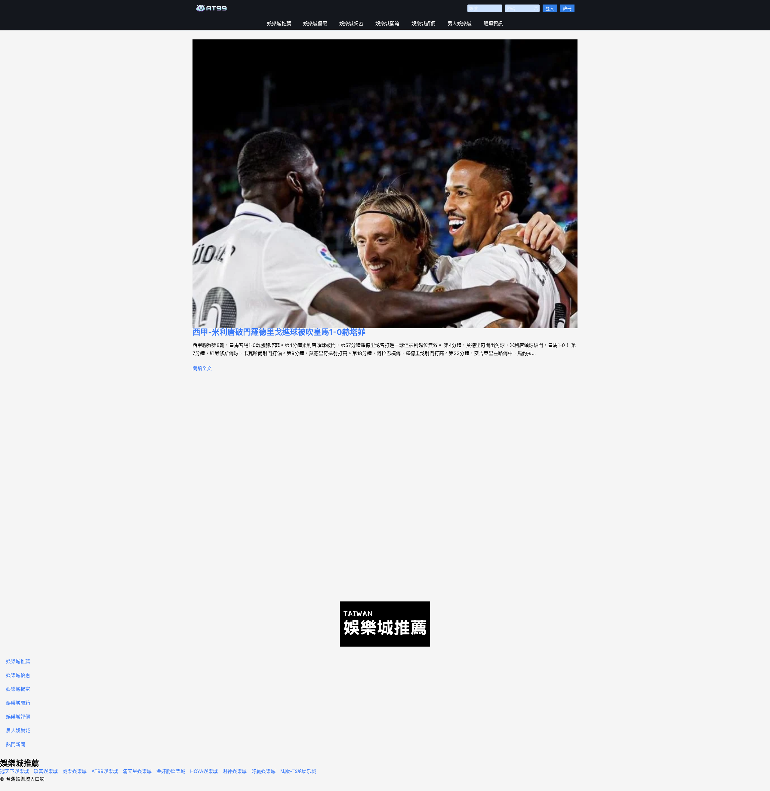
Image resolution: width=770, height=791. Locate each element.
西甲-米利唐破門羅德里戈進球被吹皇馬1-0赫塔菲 (278, 332)
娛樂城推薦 (279, 23)
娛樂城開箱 (387, 23)
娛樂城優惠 (315, 23)
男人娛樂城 (460, 23)
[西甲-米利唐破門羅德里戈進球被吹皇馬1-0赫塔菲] (385, 183)
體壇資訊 (493, 23)
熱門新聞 (15, 744)
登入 (550, 8)
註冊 (567, 8)
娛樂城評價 (423, 23)
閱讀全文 (202, 368)
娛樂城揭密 (351, 23)
